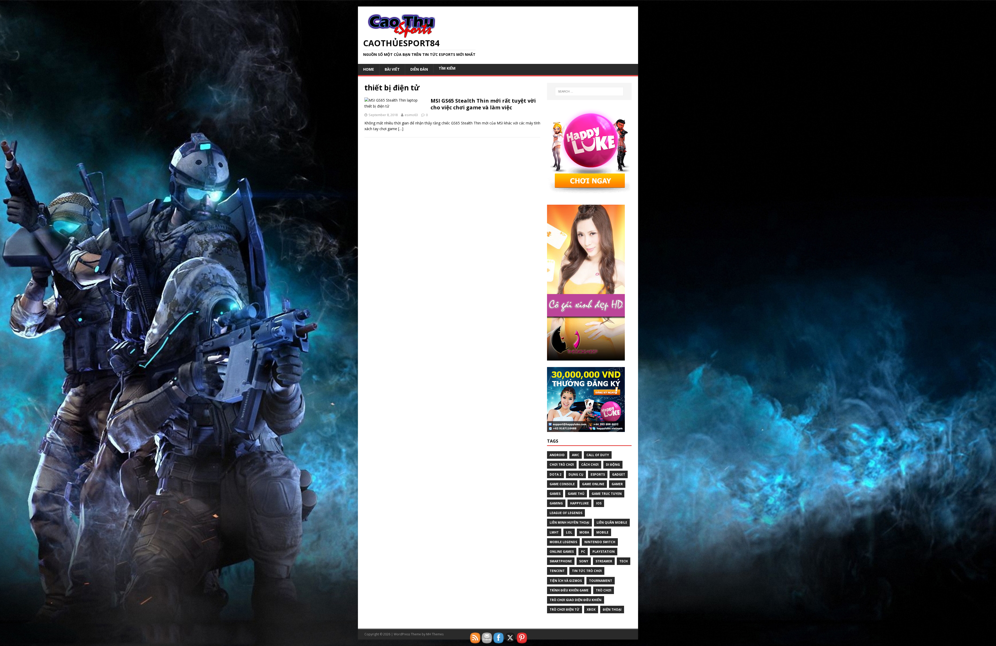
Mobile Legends (563, 542)
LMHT (554, 532)
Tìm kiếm (447, 68)
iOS (598, 503)
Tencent (557, 571)
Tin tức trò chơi (587, 571)
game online (593, 484)
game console (562, 484)
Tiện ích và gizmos (566, 580)
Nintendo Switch (599, 542)
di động (613, 464)
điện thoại (612, 609)
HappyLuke (579, 503)
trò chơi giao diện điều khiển (575, 600)
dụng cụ (576, 474)
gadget (618, 474)
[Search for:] (589, 91)
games (555, 493)
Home (368, 69)
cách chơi (590, 464)
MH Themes (435, 634)
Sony (583, 561)
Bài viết (392, 69)
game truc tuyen (607, 493)
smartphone (561, 561)
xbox (591, 609)
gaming (556, 503)
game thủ (576, 493)
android (557, 455)
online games (562, 551)
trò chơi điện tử (564, 609)
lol (569, 532)
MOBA (584, 532)
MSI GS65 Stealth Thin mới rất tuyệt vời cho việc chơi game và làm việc (483, 104)
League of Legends (566, 513)
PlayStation (603, 551)
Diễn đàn (419, 69)
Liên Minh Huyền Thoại (569, 522)
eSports (598, 474)
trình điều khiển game (569, 590)
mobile (602, 532)
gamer (617, 484)
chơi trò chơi (562, 464)
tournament (600, 580)
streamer (604, 561)
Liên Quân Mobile (612, 522)
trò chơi (603, 590)
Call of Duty (597, 455)
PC (583, 551)
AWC (575, 455)
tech (623, 561)
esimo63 (411, 114)
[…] (400, 128)
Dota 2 (555, 474)
